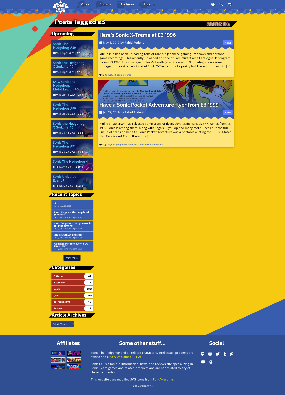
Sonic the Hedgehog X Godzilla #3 (69, 125)
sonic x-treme (124, 74)
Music (85, 4)
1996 (110, 74)
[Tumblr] (225, 354)
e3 (114, 74)
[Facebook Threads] (211, 362)
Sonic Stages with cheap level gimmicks (71, 213)
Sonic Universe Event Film (64, 178)
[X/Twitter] (218, 354)
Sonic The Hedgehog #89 (64, 46)
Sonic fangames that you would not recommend (72, 224)
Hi (54, 203)
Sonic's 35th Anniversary (67, 235)
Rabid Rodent (134, 42)
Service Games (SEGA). (126, 357)
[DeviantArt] (231, 354)
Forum (149, 4)
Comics (105, 4)
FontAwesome (163, 379)
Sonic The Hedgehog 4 (70, 161)
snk (136, 144)
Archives (127, 4)
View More (72, 257)
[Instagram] (210, 354)
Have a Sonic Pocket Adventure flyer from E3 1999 (159, 104)
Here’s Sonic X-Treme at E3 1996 (137, 34)
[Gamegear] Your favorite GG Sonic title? (70, 245)
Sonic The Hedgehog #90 (64, 106)
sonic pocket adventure (151, 144)
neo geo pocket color (122, 144)
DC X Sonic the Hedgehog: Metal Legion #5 (66, 85)
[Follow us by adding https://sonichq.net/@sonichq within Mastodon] (202, 354)
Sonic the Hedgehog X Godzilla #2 (69, 64)
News (228, 42)
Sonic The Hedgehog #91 (64, 144)
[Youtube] (203, 362)
